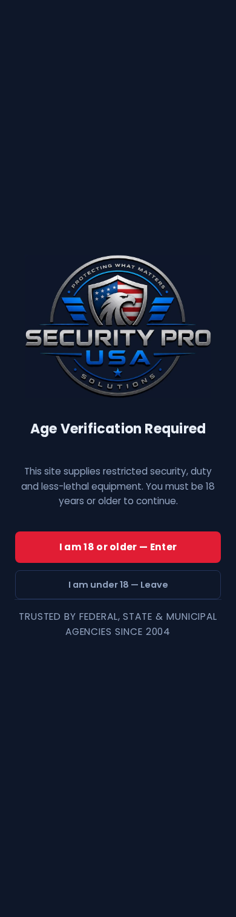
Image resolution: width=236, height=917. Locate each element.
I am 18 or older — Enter (118, 547)
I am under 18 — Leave (118, 585)
